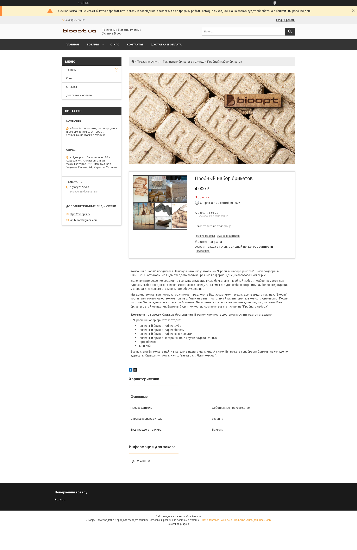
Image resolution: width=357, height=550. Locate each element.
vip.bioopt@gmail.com (84, 219)
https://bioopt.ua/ (80, 214)
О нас (114, 44)
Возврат (60, 499)
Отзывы (71, 86)
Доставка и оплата (166, 44)
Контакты (135, 44)
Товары (92, 44)
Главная (72, 44)
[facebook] (130, 370)
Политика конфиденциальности (252, 520)
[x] (135, 370)
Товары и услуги (148, 61)
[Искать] (290, 32)
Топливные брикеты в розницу (183, 61)
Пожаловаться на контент (217, 520)
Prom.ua (196, 516)
